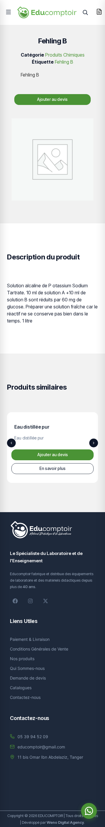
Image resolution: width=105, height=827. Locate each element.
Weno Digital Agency (65, 822)
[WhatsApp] (89, 811)
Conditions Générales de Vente (39, 648)
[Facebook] (15, 601)
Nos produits (22, 658)
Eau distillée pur (32, 427)
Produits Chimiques (65, 55)
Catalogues (21, 687)
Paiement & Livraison (30, 639)
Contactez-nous (25, 697)
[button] (8, 12)
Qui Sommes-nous (27, 668)
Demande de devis (28, 677)
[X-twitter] (45, 601)
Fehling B (64, 62)
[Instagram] (30, 601)
